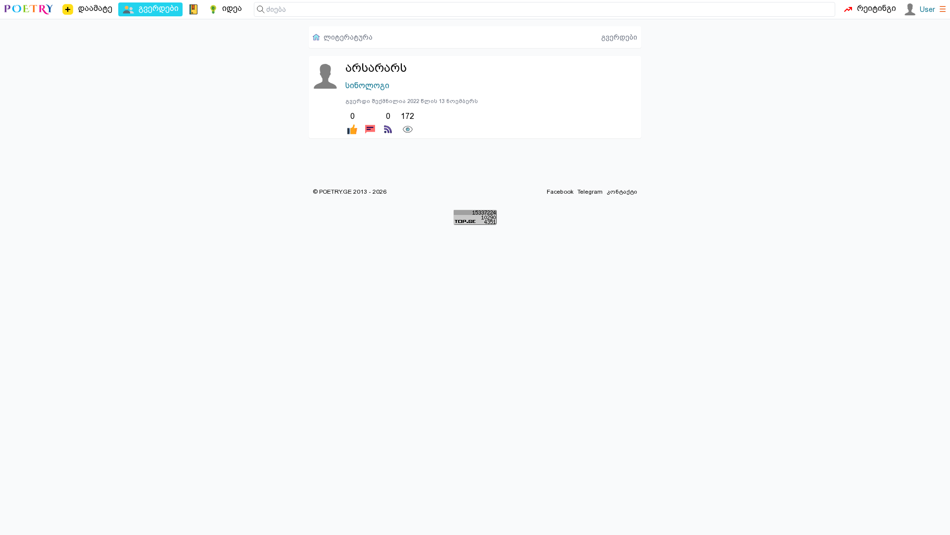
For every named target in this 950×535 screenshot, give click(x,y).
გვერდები (619, 37)
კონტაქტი (622, 191)
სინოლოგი (367, 85)
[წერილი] (370, 122)
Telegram (590, 191)
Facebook (560, 191)
